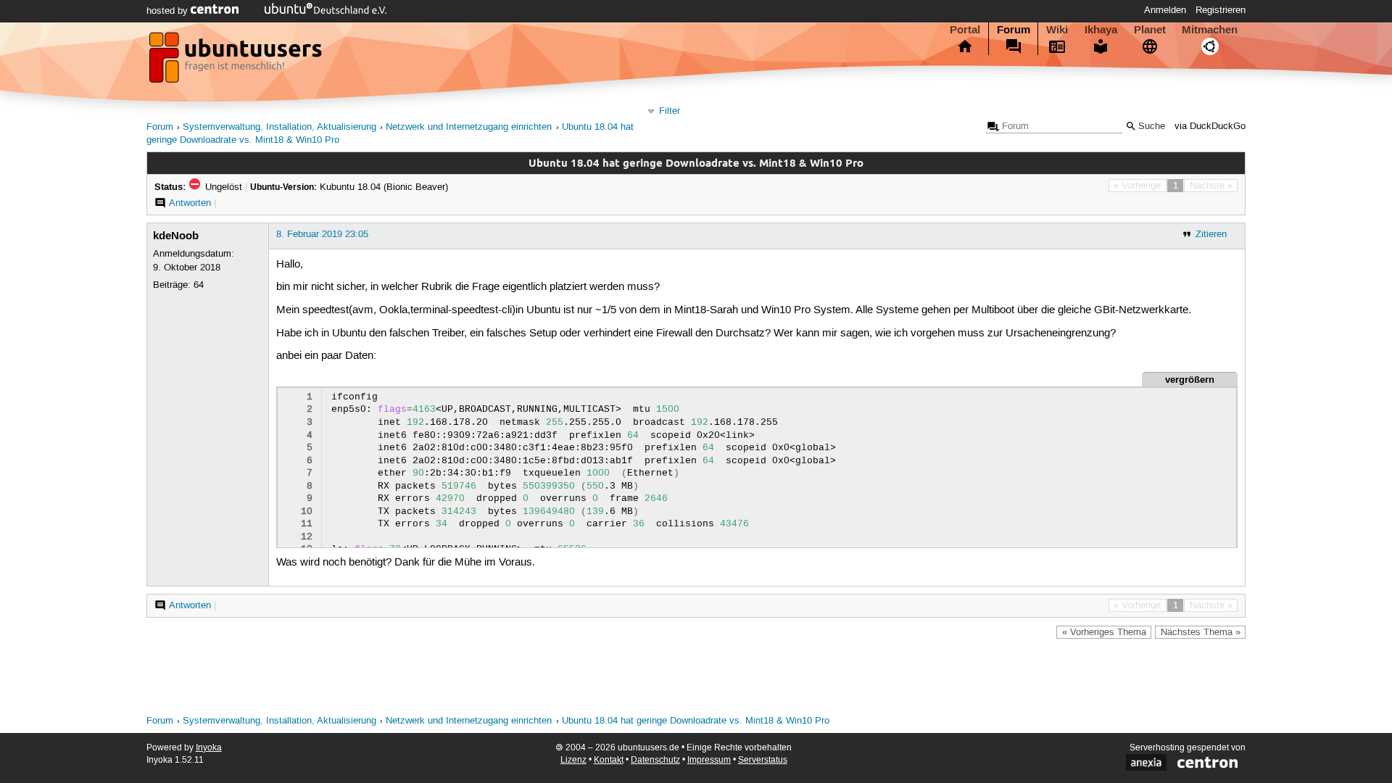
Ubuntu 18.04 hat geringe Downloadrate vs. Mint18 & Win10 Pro (695, 721)
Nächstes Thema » (1200, 632)
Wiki (1057, 29)
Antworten (190, 203)
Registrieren (1221, 10)
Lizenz (573, 760)
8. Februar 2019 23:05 (322, 234)
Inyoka (209, 747)
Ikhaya (1101, 29)
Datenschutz (655, 760)
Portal (965, 29)
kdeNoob (176, 235)
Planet (1150, 29)
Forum (1013, 29)
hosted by (168, 11)
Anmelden (1165, 10)
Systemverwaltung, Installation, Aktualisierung (279, 127)
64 (199, 285)
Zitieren (1211, 234)
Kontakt (609, 760)
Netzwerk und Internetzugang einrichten (469, 127)
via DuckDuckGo (1210, 126)
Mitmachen (1210, 29)
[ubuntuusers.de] (237, 61)
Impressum (709, 760)
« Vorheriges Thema (1104, 632)
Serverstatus (762, 760)
